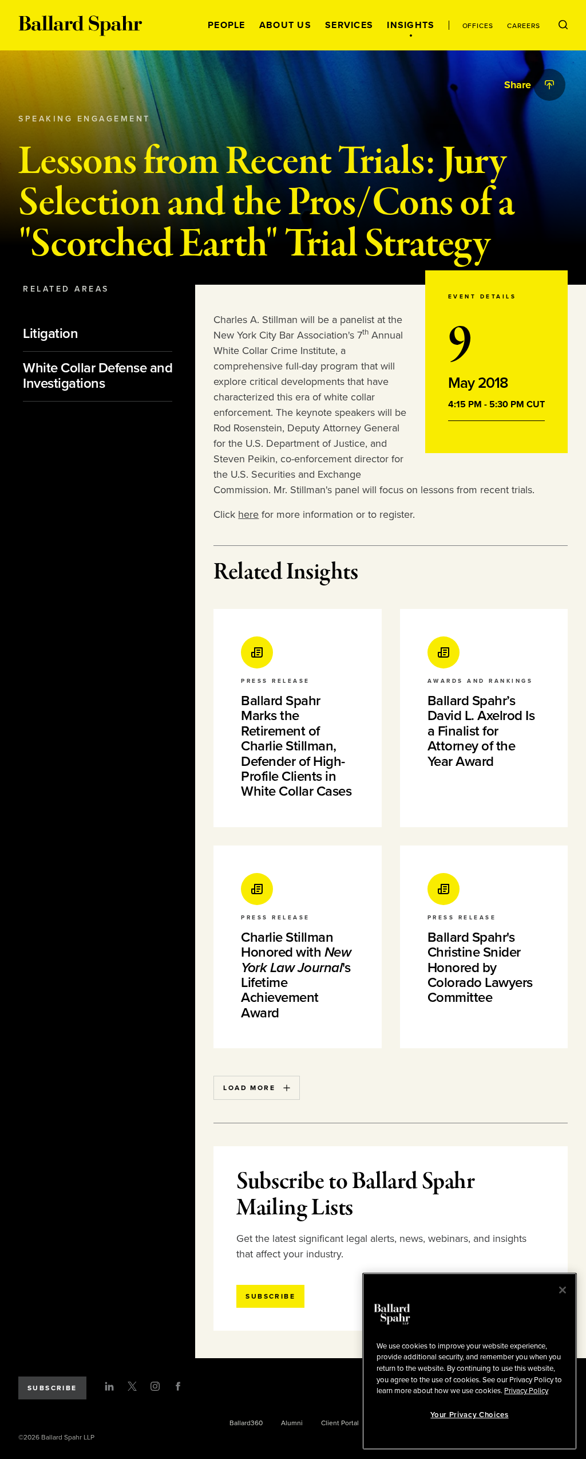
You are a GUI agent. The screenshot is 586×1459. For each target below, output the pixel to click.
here (248, 514)
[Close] (562, 1290)
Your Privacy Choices (469, 1414)
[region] (469, 1361)
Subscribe (52, 1388)
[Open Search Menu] (563, 25)
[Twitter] (132, 1386)
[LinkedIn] (109, 1386)
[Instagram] (155, 1386)
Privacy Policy (526, 1390)
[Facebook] (178, 1386)
